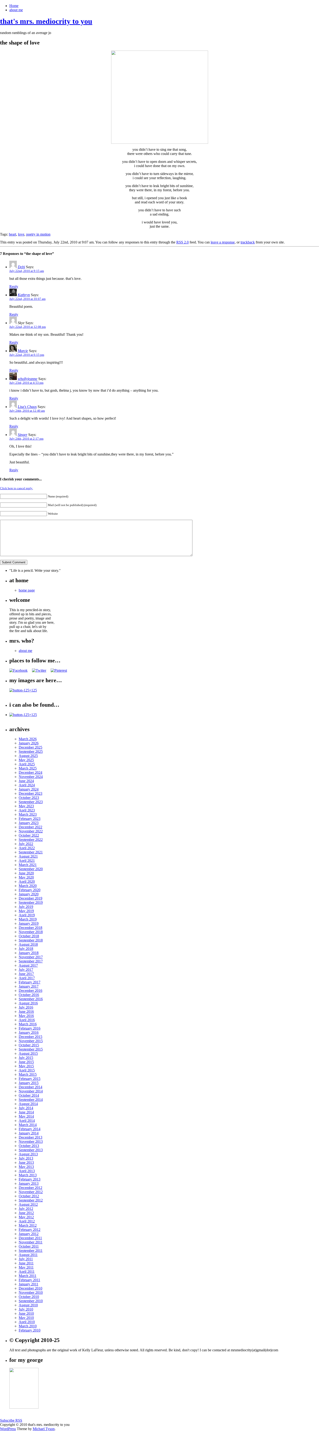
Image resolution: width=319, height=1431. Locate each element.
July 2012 (26, 1209)
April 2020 (27, 881)
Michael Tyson (44, 1429)
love (21, 234)
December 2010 (30, 1288)
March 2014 (28, 1125)
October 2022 (29, 835)
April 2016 (27, 1020)
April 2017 (27, 978)
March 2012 (28, 1225)
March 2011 (27, 1276)
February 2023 (29, 819)
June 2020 (26, 873)
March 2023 (28, 814)
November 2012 (31, 1192)
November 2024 (31, 777)
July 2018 (26, 949)
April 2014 (27, 1121)
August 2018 (28, 944)
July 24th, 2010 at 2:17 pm (26, 438)
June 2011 (26, 1263)
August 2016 (28, 1003)
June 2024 (26, 781)
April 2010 (27, 1322)
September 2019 (31, 902)
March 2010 (28, 1326)
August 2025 (28, 756)
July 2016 (26, 1007)
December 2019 (30, 898)
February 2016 (29, 1028)
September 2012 (31, 1200)
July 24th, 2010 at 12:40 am (27, 410)
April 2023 (27, 810)
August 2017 (28, 965)
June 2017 (26, 974)
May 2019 (26, 911)
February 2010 (29, 1330)
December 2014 (30, 1087)
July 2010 (26, 1309)
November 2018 (31, 932)
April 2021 (27, 861)
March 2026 (28, 739)
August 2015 (28, 1053)
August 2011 (28, 1255)
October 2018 (29, 936)
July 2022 (26, 844)
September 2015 (31, 1049)
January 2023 (29, 823)
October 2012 (29, 1196)
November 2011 (31, 1242)
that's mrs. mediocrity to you (46, 21)
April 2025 (27, 764)
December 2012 (30, 1188)
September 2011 (31, 1251)
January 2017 (29, 986)
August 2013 (28, 1154)
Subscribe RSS (11, 1420)
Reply (13, 286)
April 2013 (27, 1171)
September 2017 (31, 961)
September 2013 (31, 1150)
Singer (22, 435)
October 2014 (29, 1095)
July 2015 (26, 1058)
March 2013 (28, 1175)
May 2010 (26, 1318)
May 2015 (26, 1066)
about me (16, 10)
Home (13, 6)
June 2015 (26, 1062)
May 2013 (26, 1167)
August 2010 (28, 1305)
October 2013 (29, 1146)
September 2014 (31, 1100)
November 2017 (31, 957)
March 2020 (28, 886)
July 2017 (26, 970)
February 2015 (29, 1079)
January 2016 (29, 1032)
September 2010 (31, 1301)
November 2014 (31, 1091)
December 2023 (30, 793)
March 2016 (28, 1024)
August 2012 (28, 1204)
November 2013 (31, 1141)
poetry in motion (38, 234)
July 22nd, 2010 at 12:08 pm (27, 327)
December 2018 (30, 928)
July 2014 (26, 1108)
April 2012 (27, 1221)
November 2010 (31, 1292)
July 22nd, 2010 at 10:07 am (27, 299)
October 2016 (29, 995)
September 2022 (31, 840)
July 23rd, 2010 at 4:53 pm (26, 382)
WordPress (8, 1429)
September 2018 (31, 940)
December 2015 (30, 1037)
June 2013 (26, 1162)
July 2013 (26, 1158)
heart (12, 234)
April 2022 (27, 848)
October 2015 (29, 1045)
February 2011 (29, 1280)
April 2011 (27, 1272)
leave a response (223, 242)
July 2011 (26, 1259)
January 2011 (28, 1284)
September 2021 (31, 852)
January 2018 (29, 953)
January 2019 (29, 923)
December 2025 (30, 747)
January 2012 (29, 1234)
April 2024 (27, 785)
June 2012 (26, 1213)
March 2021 (28, 865)
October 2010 (29, 1297)
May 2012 (26, 1217)
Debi (21, 267)
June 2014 (26, 1112)
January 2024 (29, 789)
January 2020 (29, 894)
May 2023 (26, 806)
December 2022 (30, 827)
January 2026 (29, 743)
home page (27, 590)
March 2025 (28, 768)
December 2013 (30, 1137)
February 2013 (29, 1179)
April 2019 (27, 915)
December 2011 (30, 1238)
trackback (248, 242)
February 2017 (29, 982)
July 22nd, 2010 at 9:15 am (26, 271)
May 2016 (26, 1016)
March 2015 (28, 1074)
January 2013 (29, 1183)
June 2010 (26, 1313)
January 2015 (29, 1083)
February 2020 (29, 890)
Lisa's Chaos (27, 407)
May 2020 (26, 877)
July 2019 (26, 907)
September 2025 (31, 751)
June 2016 (26, 1011)
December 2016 (30, 991)
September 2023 (31, 802)
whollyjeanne (27, 379)
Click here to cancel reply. (16, 488)
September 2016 (31, 999)
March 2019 (28, 919)
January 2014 (29, 1133)
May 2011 (26, 1267)
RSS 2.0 (182, 242)
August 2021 (28, 856)
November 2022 (31, 831)
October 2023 (29, 798)
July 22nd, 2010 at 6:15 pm (26, 354)
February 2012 (29, 1230)
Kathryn (24, 295)
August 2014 (28, 1104)
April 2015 (27, 1070)
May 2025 (26, 760)
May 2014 (26, 1116)
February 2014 (29, 1129)
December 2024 (30, 772)
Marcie (23, 351)
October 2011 (29, 1246)
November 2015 (31, 1041)
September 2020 (31, 869)
